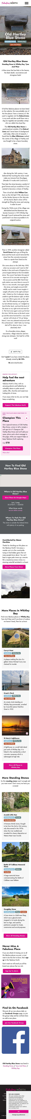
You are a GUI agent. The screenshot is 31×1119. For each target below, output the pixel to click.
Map (5, 1098)
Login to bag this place (16, 363)
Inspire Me (5, 1100)
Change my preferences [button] (18, 1114)
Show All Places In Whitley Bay (15, 766)
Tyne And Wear (21, 1066)
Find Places (5, 1096)
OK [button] (18, 1111)
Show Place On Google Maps (15, 497)
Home (5, 1093)
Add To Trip (16, 352)
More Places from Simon (14, 567)
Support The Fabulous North (15, 405)
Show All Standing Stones (15, 936)
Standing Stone (8, 1066)
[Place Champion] (27, 733)
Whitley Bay (15, 1068)
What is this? (6, 453)
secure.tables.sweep (15, 510)
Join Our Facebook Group (14, 1023)
